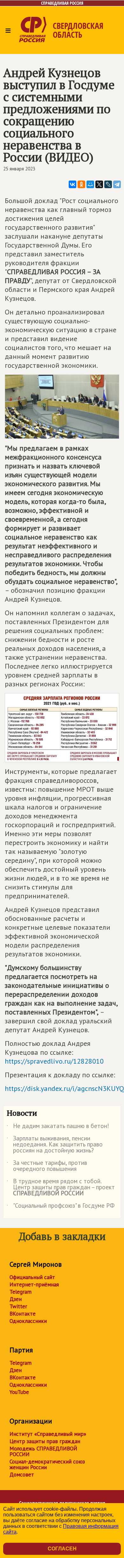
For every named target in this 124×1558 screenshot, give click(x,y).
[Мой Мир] (90, 184)
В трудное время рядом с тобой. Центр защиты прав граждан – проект (61, 1187)
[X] (99, 184)
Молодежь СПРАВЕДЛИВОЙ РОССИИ (43, 1451)
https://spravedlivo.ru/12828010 (54, 1061)
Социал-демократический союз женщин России (47, 1464)
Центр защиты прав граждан (45, 1441)
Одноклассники (28, 1321)
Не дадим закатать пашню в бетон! (58, 1127)
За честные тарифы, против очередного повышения (47, 1166)
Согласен (62, 1548)
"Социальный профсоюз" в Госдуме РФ (60, 1207)
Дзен (16, 1299)
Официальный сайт (32, 1277)
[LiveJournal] (108, 184)
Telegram (20, 1292)
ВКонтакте (23, 1314)
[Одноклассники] (81, 184)
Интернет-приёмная (34, 1284)
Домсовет (22, 1474)
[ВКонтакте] (72, 184)
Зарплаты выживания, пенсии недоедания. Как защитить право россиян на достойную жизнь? (55, 1144)
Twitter (18, 1306)
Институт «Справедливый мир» (48, 1434)
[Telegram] (117, 184)
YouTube (19, 1392)
